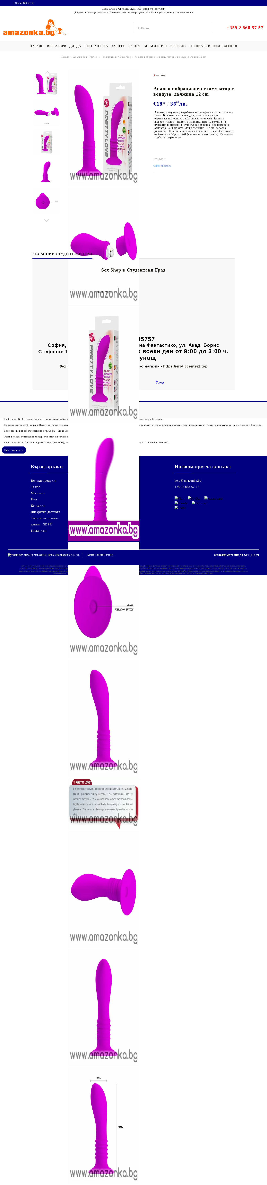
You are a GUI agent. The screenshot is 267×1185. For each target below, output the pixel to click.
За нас (35, 487)
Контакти (38, 505)
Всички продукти (44, 480)
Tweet (160, 382)
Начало (65, 56)
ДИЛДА (75, 46)
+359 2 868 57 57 (24, 3)
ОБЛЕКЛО (178, 46)
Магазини (38, 493)
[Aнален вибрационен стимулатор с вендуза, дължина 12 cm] (46, 83)
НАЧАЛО (37, 46)
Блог (34, 499)
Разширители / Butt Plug (116, 56)
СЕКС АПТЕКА (96, 46)
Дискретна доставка (45, 512)
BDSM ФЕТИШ (155, 46)
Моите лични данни (100, 554)
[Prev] (46, 73)
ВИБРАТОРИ (56, 46)
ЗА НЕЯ (135, 46)
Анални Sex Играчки (85, 56)
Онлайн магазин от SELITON (236, 555)
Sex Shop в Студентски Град (62, 254)
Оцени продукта (162, 165)
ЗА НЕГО (118, 46)
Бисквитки (39, 530)
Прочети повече (14, 449)
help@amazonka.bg (188, 480)
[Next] (46, 219)
